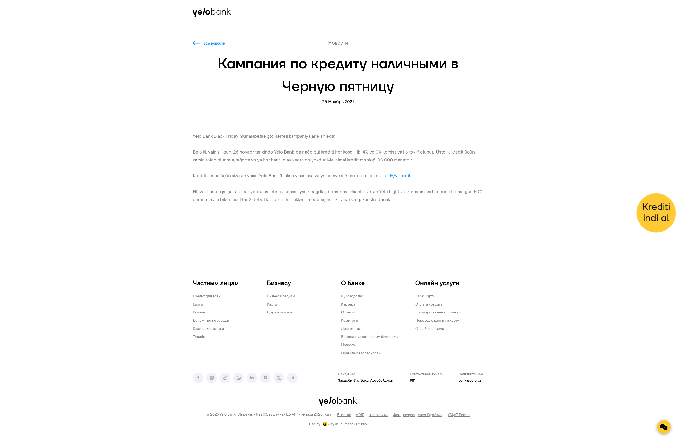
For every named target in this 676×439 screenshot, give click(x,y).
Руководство (352, 296)
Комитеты (349, 321)
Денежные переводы (211, 321)
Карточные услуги (208, 329)
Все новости (214, 44)
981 (412, 381)
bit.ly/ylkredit (396, 176)
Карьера (348, 305)
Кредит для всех (206, 296)
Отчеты (347, 313)
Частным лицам (216, 283)
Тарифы (199, 337)
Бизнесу (279, 283)
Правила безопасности (361, 353)
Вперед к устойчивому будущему (369, 337)
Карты (198, 305)
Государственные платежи (438, 313)
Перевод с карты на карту (437, 321)
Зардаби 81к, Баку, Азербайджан (365, 381)
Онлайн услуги (437, 283)
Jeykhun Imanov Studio (347, 424)
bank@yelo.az (469, 381)
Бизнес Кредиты (281, 296)
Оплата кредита (428, 305)
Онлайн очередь (429, 329)
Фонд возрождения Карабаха (417, 415)
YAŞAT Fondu (459, 415)
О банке (353, 283)
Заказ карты (425, 296)
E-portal (344, 415)
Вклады (199, 313)
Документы (351, 329)
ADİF (360, 415)
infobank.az (378, 415)
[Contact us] (664, 427)
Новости (348, 345)
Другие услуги (279, 313)
